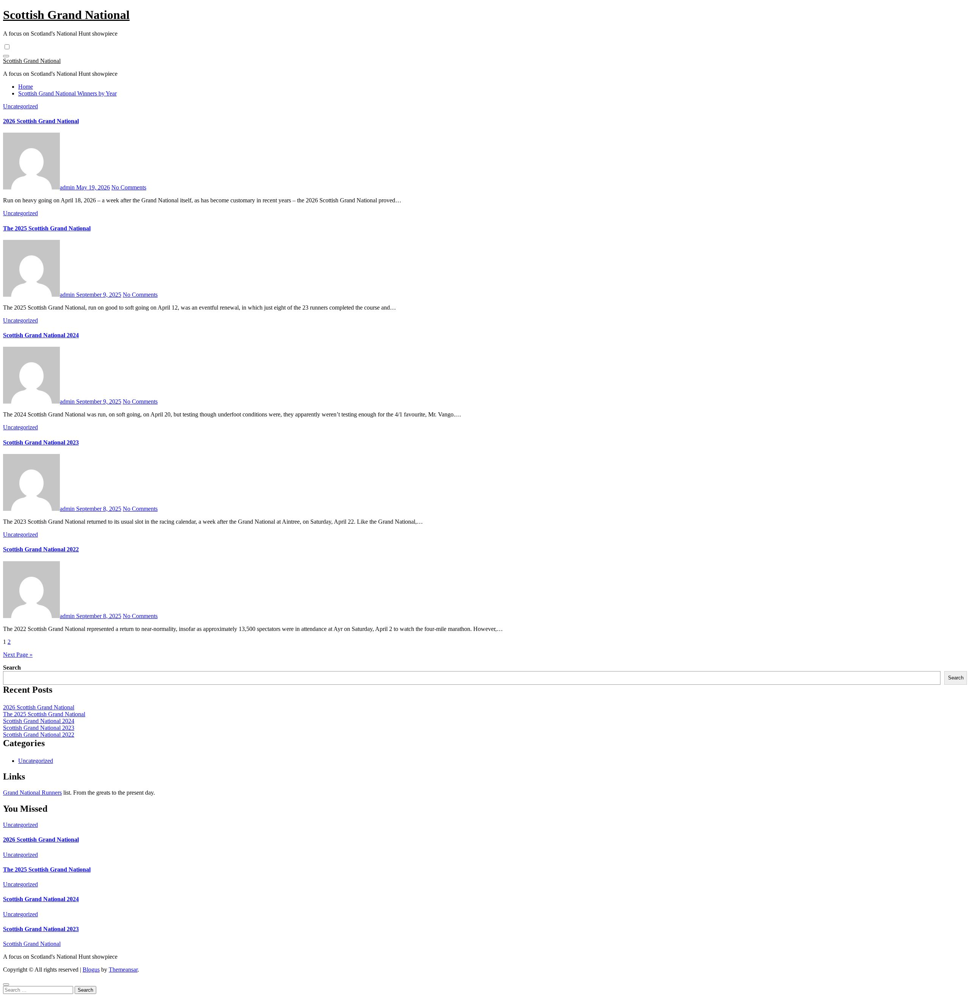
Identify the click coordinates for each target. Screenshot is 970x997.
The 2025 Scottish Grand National (47, 228)
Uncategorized (20, 106)
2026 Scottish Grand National (41, 121)
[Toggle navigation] (6, 56)
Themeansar (123, 969)
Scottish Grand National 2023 (41, 442)
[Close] (6, 984)
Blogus (91, 969)
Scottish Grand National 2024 (41, 335)
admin (68, 187)
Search (12, 667)
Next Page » (18, 654)
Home (25, 86)
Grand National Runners (32, 792)
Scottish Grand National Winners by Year (67, 93)
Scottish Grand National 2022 (41, 549)
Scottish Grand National (66, 15)
